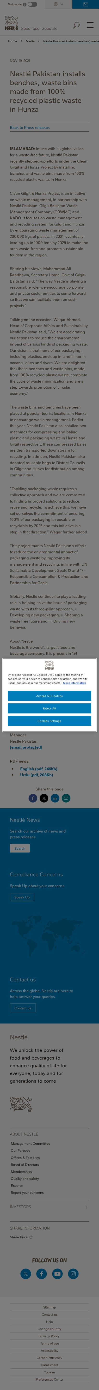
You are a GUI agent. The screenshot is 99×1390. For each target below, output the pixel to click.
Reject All (49, 708)
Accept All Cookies (49, 696)
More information (74, 683)
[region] (49, 695)
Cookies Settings (49, 721)
